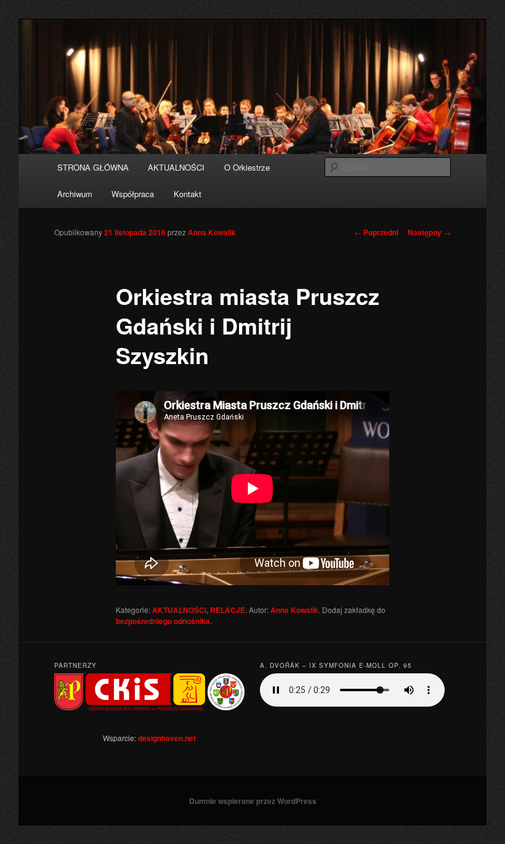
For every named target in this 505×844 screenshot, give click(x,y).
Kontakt (187, 194)
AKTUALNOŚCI (176, 167)
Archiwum (74, 194)
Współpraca (132, 194)
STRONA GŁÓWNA (93, 167)
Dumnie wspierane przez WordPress (253, 800)
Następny (429, 232)
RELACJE (227, 609)
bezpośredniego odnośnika (163, 621)
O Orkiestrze (247, 167)
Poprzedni (376, 232)
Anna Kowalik (212, 232)
